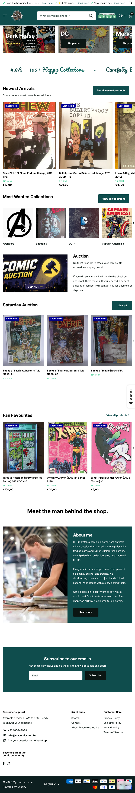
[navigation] (133, 223)
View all (122, 305)
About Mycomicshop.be (85, 727)
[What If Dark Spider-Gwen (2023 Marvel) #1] (111, 447)
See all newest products (111, 90)
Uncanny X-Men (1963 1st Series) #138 (66, 479)
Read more (47, 3)
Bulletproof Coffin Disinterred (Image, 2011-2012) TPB (85, 175)
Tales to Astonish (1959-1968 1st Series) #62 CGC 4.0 (22, 479)
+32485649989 (17, 730)
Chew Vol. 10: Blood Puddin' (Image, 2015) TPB (28, 175)
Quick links (78, 711)
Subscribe (95, 675)
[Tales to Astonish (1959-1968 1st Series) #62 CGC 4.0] (23, 447)
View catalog (5, 15)
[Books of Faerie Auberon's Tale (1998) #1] (23, 340)
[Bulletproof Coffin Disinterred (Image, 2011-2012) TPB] (85, 135)
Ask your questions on (27, 740)
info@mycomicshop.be (22, 735)
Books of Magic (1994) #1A (107, 370)
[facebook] (4, 763)
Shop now (74, 43)
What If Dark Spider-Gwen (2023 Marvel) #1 (110, 479)
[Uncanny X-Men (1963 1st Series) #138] (67, 447)
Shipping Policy (112, 722)
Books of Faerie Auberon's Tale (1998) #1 (21, 372)
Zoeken (91, 15)
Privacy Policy (112, 717)
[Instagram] (8, 763)
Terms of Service (113, 732)
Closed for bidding (23, 385)
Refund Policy (111, 727)
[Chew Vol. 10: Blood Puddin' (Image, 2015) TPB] (29, 135)
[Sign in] (122, 16)
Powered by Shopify (14, 786)
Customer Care (113, 711)
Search (75, 717)
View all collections (114, 198)
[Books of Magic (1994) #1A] (111, 340)
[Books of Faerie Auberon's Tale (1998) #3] (67, 340)
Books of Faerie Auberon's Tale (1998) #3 (65, 372)
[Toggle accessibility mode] (130, 3)
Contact (76, 722)
